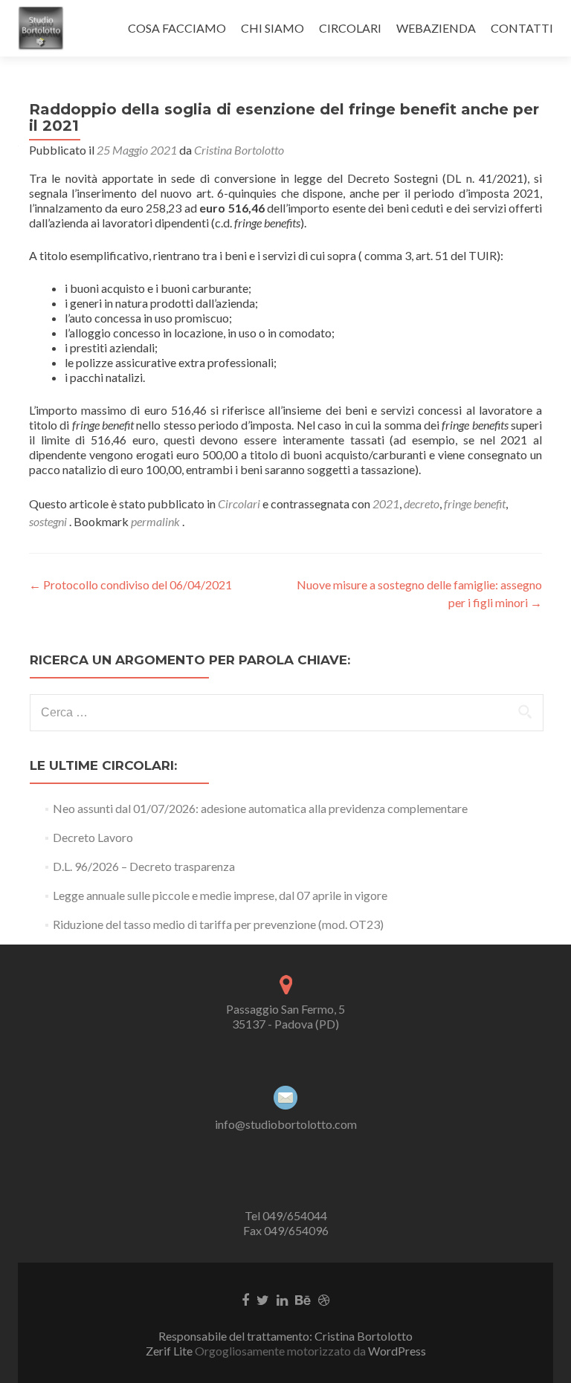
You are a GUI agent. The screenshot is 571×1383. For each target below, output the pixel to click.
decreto (421, 503)
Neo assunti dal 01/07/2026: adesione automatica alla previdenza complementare (260, 808)
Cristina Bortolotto (239, 150)
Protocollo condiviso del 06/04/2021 (130, 584)
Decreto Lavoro (93, 837)
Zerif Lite (170, 1351)
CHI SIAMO (272, 28)
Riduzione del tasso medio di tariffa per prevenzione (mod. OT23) (218, 924)
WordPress (396, 1351)
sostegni (48, 521)
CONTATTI (522, 28)
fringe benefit (475, 503)
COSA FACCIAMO (177, 28)
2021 (385, 503)
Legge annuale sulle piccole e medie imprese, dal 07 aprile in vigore (220, 895)
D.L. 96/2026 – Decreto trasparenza (144, 866)
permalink (156, 521)
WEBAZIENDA (436, 28)
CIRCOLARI (350, 28)
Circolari (239, 503)
